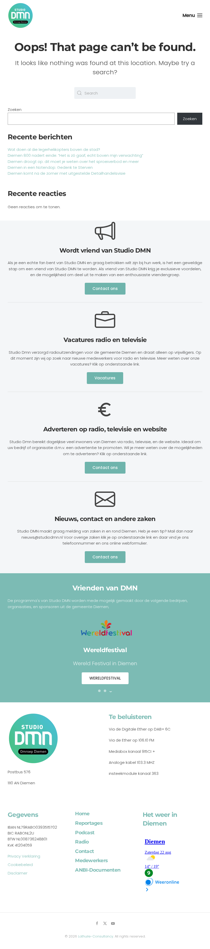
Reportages (88, 823)
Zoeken (15, 109)
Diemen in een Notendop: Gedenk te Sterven (50, 167)
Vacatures (105, 378)
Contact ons (105, 288)
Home (82, 814)
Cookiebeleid (20, 864)
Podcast (84, 833)
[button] (193, 15)
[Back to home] (20, 15)
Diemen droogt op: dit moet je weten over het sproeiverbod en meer (73, 161)
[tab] (99, 691)
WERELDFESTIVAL (105, 678)
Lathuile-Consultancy (95, 936)
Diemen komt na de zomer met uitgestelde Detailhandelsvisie (66, 173)
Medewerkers (91, 860)
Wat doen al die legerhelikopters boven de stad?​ (54, 149)
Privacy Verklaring (24, 856)
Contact (84, 851)
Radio (82, 842)
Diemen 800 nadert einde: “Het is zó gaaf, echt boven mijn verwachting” (75, 155)
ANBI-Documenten (97, 870)
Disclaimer (17, 873)
